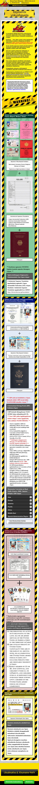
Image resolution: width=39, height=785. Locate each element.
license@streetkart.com (13, 56)
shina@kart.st (25, 2)
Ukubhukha (29, 782)
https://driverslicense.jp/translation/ (18, 292)
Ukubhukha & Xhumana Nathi (19, 772)
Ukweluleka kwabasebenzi (14, 782)
